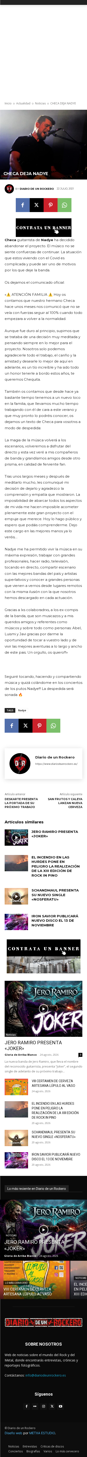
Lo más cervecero (16, 1283)
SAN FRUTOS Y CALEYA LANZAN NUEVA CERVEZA (65, 803)
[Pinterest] (51, 205)
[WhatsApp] (64, 205)
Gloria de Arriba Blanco (21, 1054)
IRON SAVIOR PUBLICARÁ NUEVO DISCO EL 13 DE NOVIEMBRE (55, 920)
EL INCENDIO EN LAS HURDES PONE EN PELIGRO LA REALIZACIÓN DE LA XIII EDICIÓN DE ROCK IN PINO (56, 866)
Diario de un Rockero (37, 188)
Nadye (22, 710)
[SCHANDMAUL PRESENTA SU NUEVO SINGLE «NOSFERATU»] (16, 896)
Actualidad (23, 103)
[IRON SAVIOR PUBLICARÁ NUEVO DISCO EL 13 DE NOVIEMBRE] (16, 922)
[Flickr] (35, 1407)
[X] (37, 205)
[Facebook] (23, 205)
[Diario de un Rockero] (10, 188)
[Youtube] (60, 1407)
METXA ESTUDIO (42, 1433)
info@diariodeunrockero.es (46, 1375)
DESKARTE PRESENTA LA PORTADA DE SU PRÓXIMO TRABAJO (21, 803)
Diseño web (13, 1433)
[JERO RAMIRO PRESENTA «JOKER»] (16, 837)
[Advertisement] (43, 50)
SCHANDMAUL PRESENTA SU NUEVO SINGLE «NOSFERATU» (55, 894)
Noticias (40, 103)
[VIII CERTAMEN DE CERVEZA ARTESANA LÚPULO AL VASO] (16, 1087)
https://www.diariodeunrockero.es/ (56, 763)
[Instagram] (43, 1407)
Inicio (8, 103)
